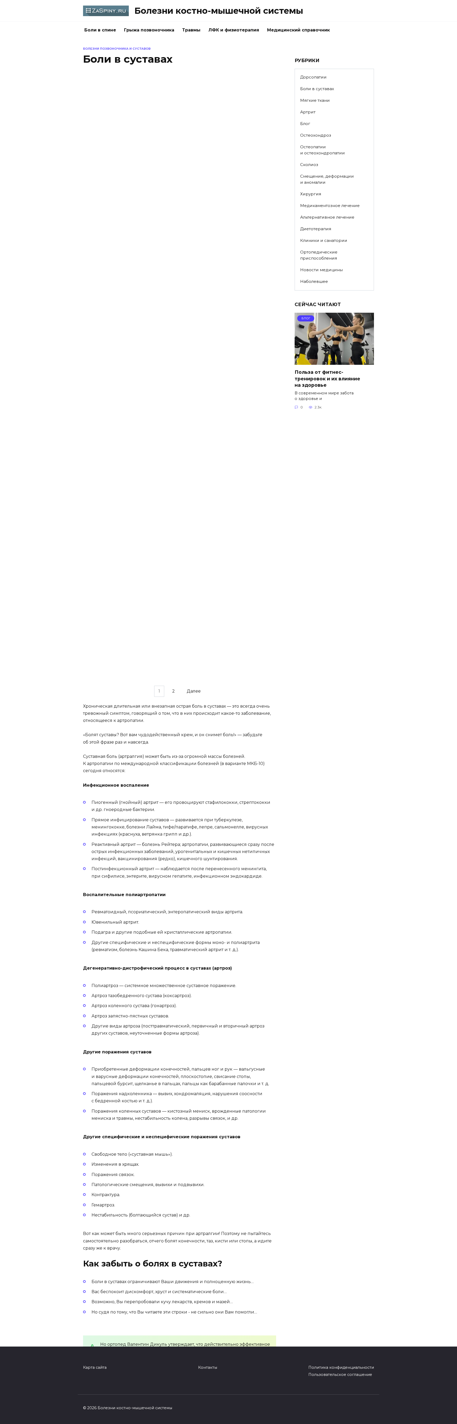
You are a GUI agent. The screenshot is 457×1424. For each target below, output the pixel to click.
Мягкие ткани (315, 100)
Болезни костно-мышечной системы (218, 11)
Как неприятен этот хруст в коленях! (218, 583)
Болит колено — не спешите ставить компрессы (222, 480)
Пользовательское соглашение (340, 1374)
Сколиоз (309, 164)
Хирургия (310, 193)
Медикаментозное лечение (330, 205)
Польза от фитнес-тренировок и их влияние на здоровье (327, 378)
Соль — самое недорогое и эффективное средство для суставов (121, 688)
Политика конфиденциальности (341, 1367)
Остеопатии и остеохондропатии (322, 149)
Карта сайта (95, 1367)
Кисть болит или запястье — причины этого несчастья (120, 583)
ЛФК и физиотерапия (233, 30)
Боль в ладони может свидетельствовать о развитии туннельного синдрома (225, 169)
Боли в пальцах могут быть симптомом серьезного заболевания (220, 272)
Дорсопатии (313, 77)
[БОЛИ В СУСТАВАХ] (127, 152)
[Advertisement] (334, 500)
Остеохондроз (315, 135)
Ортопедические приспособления (318, 255)
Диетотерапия (315, 228)
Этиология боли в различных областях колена (120, 480)
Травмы (191, 30)
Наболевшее (314, 281)
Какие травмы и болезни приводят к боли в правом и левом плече (117, 272)
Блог (305, 123)
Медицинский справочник (298, 30)
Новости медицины (321, 269)
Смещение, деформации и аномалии (327, 179)
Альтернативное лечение (327, 217)
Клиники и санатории (323, 240)
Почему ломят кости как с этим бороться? (123, 166)
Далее (194, 691)
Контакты (207, 1367)
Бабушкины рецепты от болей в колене (224, 378)
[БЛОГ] (334, 361)
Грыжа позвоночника (149, 30)
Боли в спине (100, 30)
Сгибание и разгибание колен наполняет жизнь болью (121, 378)
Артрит (308, 111)
